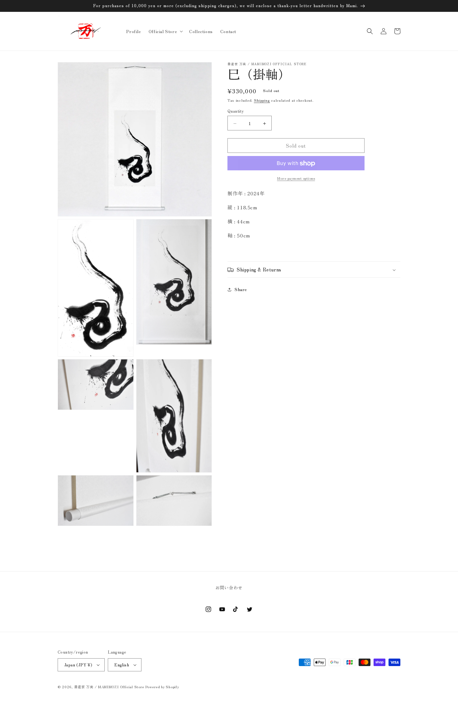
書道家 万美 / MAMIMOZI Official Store (109, 686)
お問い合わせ (229, 587)
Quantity (235, 111)
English (121, 665)
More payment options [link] (296, 178)
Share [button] (241, 289)
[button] (165, 31)
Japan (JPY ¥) (78, 665)
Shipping (262, 100)
